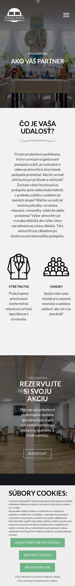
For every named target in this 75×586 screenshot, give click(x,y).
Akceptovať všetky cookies (37, 542)
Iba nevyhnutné (37, 567)
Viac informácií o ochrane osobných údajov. (38, 576)
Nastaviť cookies (38, 555)
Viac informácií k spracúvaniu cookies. (38, 580)
